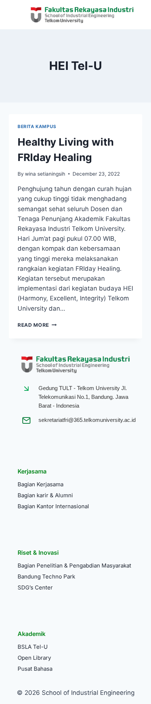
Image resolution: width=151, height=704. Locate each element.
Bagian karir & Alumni (45, 495)
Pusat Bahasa (35, 668)
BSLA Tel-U (33, 646)
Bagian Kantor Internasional (53, 506)
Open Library (34, 657)
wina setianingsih (45, 174)
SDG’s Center (35, 587)
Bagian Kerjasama (40, 484)
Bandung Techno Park (46, 576)
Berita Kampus (37, 126)
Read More (37, 325)
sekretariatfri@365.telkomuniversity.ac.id (87, 420)
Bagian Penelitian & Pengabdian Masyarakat (74, 565)
